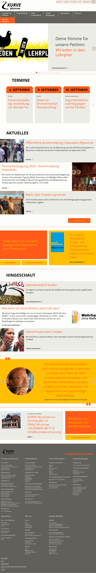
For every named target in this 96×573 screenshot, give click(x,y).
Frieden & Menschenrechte (79, 488)
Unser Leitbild (28, 525)
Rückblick (75, 482)
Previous (2, 49)
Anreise (2, 525)
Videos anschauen (33, 349)
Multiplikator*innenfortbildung (8, 504)
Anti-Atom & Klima (77, 491)
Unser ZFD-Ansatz (53, 488)
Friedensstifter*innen (30, 468)
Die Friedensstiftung (30, 532)
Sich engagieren (53, 550)
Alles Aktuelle (79, 220)
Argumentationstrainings (7, 491)
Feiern (2, 539)
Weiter (28, 159)
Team (26, 549)
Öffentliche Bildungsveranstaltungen (10, 506)
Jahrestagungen (28, 527)
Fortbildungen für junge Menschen (33, 488)
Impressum (27, 553)
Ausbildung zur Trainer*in (7, 485)
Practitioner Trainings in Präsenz (8, 475)
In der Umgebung (5, 524)
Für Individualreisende (8, 535)
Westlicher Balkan (53, 474)
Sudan (50, 471)
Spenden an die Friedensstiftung (33, 535)
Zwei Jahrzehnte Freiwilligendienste (33, 503)
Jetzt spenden (10, 263)
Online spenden (53, 522)
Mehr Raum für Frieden (30, 543)
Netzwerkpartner (29, 469)
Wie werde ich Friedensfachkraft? (57, 479)
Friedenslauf (52, 552)
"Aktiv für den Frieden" (30, 465)
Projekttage (27, 476)
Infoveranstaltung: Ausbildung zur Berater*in (18, 103)
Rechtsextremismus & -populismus (81, 465)
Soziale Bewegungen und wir (80, 487)
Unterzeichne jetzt (59, 68)
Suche (95, 2)
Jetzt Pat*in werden (34, 263)
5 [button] (48, 73)
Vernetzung (75, 494)
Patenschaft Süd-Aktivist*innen (56, 534)
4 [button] (45, 73)
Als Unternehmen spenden (55, 543)
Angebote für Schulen (6, 501)
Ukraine (51, 472)
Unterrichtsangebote (30, 475)
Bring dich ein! (76, 493)
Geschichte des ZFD (53, 486)
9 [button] (59, 73)
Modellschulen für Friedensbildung (33, 466)
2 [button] (39, 73)
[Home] (11, 5)
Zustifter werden (29, 534)
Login (3, 569)
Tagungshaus (4, 522)
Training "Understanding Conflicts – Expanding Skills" (9, 467)
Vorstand (27, 524)
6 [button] (51, 73)
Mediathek (87, 2)
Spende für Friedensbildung (55, 525)
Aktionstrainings (5, 493)
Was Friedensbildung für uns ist (32, 501)
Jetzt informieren (77, 262)
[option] (48, 47)
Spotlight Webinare (5, 478)
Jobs (80, 2)
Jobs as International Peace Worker (13, 567)
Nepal (50, 466)
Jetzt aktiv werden (77, 479)
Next (94, 49)
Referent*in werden (29, 496)
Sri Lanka (51, 469)
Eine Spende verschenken (55, 542)
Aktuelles (74, 2)
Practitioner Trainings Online (8, 476)
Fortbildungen (28, 479)
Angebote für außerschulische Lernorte (10, 503)
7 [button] (54, 73)
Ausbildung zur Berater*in (7, 483)
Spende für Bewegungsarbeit (56, 524)
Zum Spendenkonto (33, 302)
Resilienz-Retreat (5, 496)
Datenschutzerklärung (30, 552)
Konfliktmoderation (5, 494)
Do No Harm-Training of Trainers (9, 486)
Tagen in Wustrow (5, 531)
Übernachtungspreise (6, 537)
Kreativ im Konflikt (5, 469)
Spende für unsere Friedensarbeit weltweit (59, 527)
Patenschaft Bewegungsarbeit (56, 532)
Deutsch (59, 2)
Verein (26, 522)
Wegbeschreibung (29, 550)
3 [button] (42, 73)
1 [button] (37, 73)
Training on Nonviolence (7, 465)
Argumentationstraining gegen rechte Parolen (76, 103)
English (66, 2)
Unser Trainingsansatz (6, 511)
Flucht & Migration (77, 490)
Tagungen (27, 481)
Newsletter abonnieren (80, 437)
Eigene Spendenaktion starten (56, 540)
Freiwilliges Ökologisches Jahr (32, 494)
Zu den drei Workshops (11, 325)
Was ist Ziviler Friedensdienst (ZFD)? (57, 485)
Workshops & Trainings (78, 472)
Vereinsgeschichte (29, 540)
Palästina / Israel (53, 468)
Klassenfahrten (28, 478)
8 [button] (56, 73)
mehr (29, 437)
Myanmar (51, 465)
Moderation (76, 470)
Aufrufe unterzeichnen (78, 480)
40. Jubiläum (28, 542)
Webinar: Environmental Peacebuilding (47, 103)
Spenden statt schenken (55, 539)
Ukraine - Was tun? (53, 553)
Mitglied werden (53, 549)
